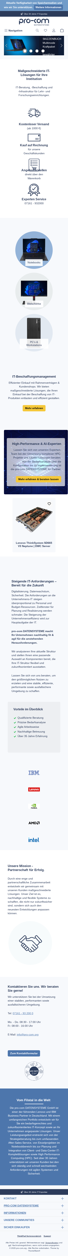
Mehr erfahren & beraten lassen (38, 479)
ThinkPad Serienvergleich (29, 1236)
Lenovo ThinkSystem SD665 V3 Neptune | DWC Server (34, 544)
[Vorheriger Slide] (6, 45)
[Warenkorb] (62, 30)
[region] (34, 45)
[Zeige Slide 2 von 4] (30, 50)
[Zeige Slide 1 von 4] (24, 50)
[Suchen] (37, 30)
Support (47, 1236)
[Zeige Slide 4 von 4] (43, 50)
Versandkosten (51, 1243)
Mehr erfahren (34, 408)
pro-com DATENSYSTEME (21, 1205)
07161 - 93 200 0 (23, 1013)
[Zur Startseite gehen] (34, 22)
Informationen (15, 1212)
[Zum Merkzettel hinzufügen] (49, 504)
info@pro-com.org (28, 1034)
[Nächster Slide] (61, 45)
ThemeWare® (34, 1251)
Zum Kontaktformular (24, 1053)
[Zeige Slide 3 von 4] (37, 50)
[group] (34, 45)
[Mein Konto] (54, 30)
